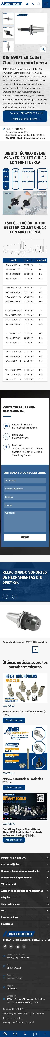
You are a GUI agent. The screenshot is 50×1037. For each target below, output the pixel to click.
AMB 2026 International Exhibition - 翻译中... (24, 780)
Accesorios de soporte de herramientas (22, 890)
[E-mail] (15, 1034)
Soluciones (7, 924)
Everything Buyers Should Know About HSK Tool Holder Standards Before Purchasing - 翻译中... (22, 832)
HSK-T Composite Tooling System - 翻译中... (25, 713)
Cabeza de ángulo (10, 904)
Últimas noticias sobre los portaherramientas (25, 664)
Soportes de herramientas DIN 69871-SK (24, 135)
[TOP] (45, 1034)
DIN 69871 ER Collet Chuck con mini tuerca (25, 138)
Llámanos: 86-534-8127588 (20, 437)
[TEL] (25, 1034)
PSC (3, 910)
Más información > (13, 720)
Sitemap (7, 1022)
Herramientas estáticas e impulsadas (20, 871)
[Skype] (5, 1034)
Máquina (5, 897)
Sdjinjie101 (12, 989)
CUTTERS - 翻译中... (11, 864)
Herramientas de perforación (16, 877)
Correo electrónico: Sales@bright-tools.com (25, 426)
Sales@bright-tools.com (18, 957)
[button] (5, 596)
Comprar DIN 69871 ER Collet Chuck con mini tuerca (26, 116)
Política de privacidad (23, 1022)
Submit (25, 537)
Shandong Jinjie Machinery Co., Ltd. (19, 1013)
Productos (18, 129)
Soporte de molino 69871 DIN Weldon (25, 642)
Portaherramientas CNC (16, 132)
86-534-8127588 (14, 968)
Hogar (8, 129)
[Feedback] (35, 1034)
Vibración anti (8, 884)
